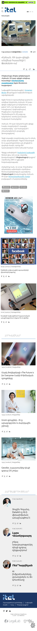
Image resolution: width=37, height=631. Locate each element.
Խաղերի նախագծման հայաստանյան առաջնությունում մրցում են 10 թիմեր (15, 317)
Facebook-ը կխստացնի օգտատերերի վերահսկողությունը (15, 271)
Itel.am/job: (5, 16)
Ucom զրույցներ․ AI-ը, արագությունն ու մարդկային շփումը (15, 423)
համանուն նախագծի (26, 153)
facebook (6, 187)
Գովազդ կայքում (22, 605)
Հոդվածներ (16, 367)
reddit (24, 187)
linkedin (6, 191)
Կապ (12, 605)
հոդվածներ (13, 335)
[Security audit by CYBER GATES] (29, 621)
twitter (15, 187)
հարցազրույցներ (17, 492)
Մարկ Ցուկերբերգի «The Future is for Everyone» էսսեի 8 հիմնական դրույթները (17, 375)
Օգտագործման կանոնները (13, 602)
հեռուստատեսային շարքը (19, 177)
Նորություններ (16, 52)
